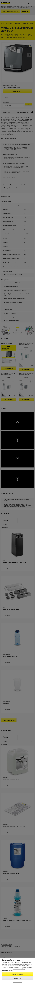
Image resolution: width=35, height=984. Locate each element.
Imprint (10, 970)
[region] (17, 971)
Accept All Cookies (17, 974)
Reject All (17, 978)
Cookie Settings (17, 982)
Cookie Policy (17, 969)
